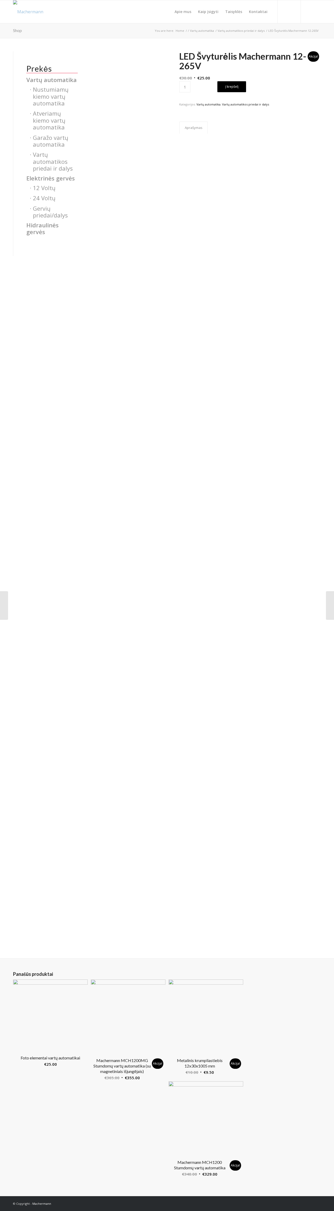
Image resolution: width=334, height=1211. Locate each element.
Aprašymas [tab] (193, 127)
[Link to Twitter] (309, 11)
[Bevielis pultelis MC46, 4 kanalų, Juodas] (330, 605)
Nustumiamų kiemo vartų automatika (51, 96)
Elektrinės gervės (50, 178)
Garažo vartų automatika (50, 141)
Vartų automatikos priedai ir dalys (245, 104)
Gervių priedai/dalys (50, 211)
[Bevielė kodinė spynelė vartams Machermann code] (4, 605)
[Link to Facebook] (317, 11)
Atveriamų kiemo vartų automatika (49, 120)
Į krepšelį (231, 86)
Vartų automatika (208, 104)
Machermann (41, 1204)
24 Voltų (44, 198)
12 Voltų (44, 188)
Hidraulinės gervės (42, 228)
